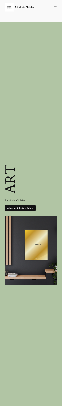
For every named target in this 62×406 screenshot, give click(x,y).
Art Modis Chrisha (24, 7)
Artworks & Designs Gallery (20, 208)
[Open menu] (55, 7)
